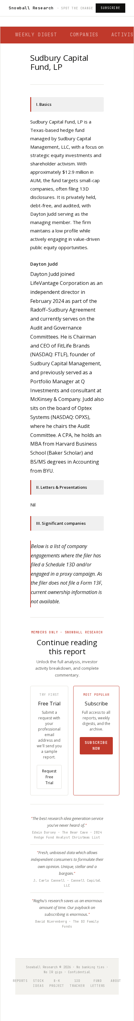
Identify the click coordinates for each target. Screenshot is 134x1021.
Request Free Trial (49, 776)
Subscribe (110, 8)
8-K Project (56, 983)
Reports (20, 981)
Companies (84, 35)
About (116, 981)
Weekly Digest (36, 35)
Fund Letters (97, 983)
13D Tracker (77, 983)
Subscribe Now (96, 745)
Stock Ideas (38, 983)
